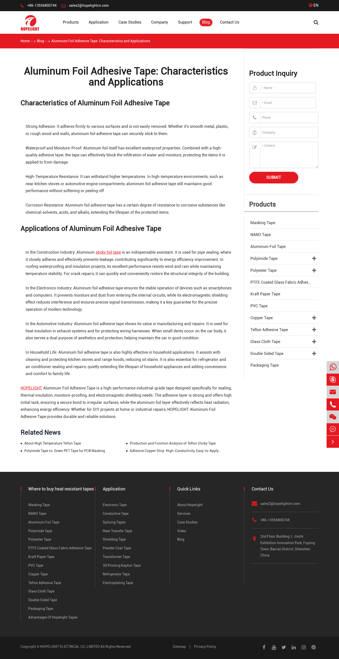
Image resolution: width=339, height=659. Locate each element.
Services (183, 514)
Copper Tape (261, 317)
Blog (206, 22)
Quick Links (188, 488)
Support (185, 22)
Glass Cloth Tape (265, 341)
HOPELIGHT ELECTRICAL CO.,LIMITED (70, 647)
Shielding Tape (114, 539)
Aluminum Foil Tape (268, 246)
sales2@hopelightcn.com (89, 5)
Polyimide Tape (263, 258)
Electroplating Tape (118, 583)
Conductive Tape (116, 514)
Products (71, 22)
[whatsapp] (333, 367)
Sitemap (179, 647)
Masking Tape (262, 222)
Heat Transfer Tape (117, 531)
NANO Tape (260, 234)
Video (181, 531)
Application (98, 22)
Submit (273, 177)
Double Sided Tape (266, 353)
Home (25, 41)
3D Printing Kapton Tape (122, 565)
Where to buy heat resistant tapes (61, 488)
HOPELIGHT (31, 388)
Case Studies (129, 22)
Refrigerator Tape (116, 574)
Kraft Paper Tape (265, 294)
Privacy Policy (205, 647)
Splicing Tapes (114, 522)
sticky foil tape (108, 252)
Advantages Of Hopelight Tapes (52, 617)
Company (159, 22)
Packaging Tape (264, 365)
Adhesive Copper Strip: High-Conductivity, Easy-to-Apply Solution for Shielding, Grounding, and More (175, 451)
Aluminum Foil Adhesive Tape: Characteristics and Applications (100, 41)
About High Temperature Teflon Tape (52, 443)
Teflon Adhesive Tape (269, 329)
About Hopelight (190, 505)
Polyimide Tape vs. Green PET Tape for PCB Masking (64, 451)
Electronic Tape (115, 505)
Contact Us (229, 22)
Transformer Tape (116, 557)
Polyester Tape (263, 270)
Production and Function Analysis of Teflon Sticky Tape (173, 443)
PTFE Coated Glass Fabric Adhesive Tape (284, 282)
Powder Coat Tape (117, 548)
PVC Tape (259, 306)
